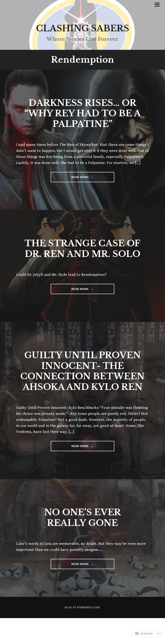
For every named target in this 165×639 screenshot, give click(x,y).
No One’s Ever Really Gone (82, 517)
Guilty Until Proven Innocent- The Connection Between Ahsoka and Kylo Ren (82, 371)
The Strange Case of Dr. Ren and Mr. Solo (82, 248)
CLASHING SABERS (82, 28)
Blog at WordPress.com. (82, 607)
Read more (70, 178)
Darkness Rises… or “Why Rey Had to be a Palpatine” (82, 113)
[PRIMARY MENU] (157, 5)
